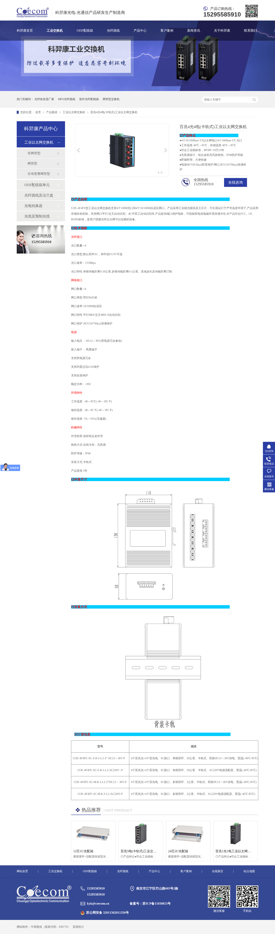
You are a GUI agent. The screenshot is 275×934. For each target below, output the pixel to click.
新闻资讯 (193, 30)
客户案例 (166, 30)
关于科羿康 (222, 30)
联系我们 (250, 30)
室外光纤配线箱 (89, 99)
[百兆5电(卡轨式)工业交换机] (141, 833)
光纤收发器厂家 (44, 99)
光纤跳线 (113, 30)
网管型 (32, 163)
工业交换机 (55, 30)
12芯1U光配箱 (83, 851)
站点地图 (249, 871)
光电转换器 (33, 206)
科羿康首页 (25, 30)
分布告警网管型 (39, 173)
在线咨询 (235, 182)
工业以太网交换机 (74, 112)
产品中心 (140, 30)
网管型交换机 (111, 99)
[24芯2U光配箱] (188, 833)
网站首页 (22, 871)
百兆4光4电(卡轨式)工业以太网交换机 (114, 112)
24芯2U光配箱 (178, 851)
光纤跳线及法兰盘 (38, 195)
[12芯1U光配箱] (93, 833)
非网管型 (34, 153)
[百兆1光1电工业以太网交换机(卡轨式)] (235, 833)
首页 (38, 112)
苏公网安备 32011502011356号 (107, 912)
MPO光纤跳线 (66, 99)
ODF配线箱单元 (37, 185)
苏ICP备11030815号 (157, 903)
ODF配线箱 (85, 30)
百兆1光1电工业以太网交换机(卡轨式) (242, 851)
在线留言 (217, 871)
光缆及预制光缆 (37, 216)
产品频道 (52, 112)
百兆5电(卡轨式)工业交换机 (140, 851)
